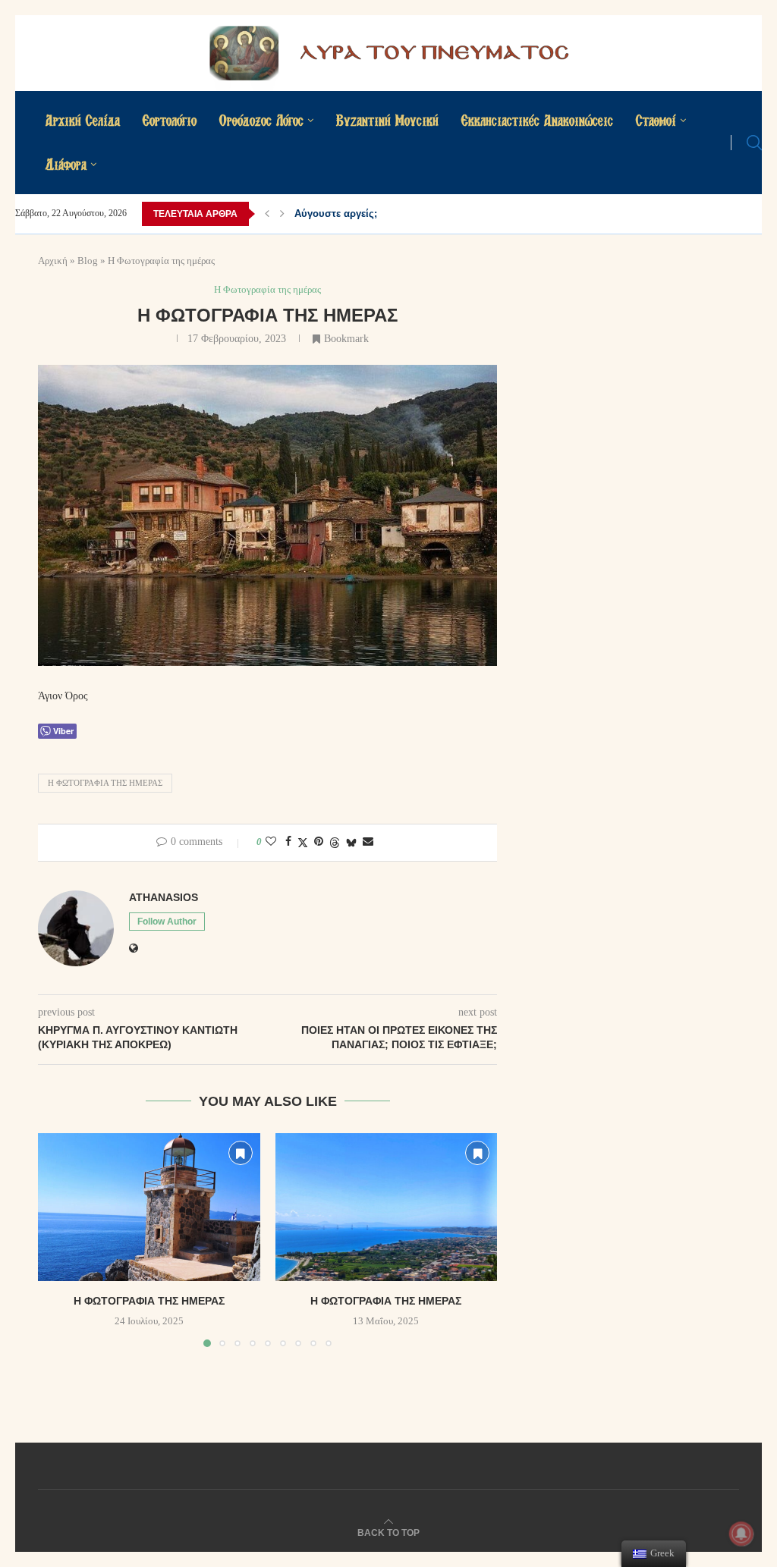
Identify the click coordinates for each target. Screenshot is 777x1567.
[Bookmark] (240, 1153)
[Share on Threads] (334, 842)
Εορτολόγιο (170, 120)
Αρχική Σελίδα (83, 120)
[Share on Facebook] (288, 842)
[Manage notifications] (741, 1533)
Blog (87, 260)
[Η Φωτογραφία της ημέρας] (149, 1207)
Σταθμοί (656, 120)
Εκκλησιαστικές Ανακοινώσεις (537, 120)
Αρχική (53, 260)
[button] (267, 214)
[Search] (754, 142)
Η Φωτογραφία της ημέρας (105, 782)
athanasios (163, 897)
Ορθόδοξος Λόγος (261, 120)
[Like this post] (271, 842)
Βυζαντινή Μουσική (387, 120)
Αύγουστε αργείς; (335, 213)
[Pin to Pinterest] (318, 842)
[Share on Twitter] (302, 842)
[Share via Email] (368, 842)
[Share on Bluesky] (351, 842)
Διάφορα (66, 164)
